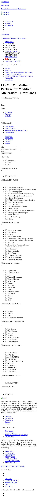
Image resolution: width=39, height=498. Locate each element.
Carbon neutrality (13, 251)
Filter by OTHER (9, 387)
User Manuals (12, 331)
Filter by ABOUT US (10, 169)
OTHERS (10, 363)
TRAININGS (12, 372)
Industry (10, 313)
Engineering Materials (14, 259)
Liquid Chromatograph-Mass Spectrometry (21, 189)
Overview (8, 136)
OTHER (10, 394)
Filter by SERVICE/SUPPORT (13, 321)
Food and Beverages (14, 236)
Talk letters (11, 294)
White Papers (11, 281)
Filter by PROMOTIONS (11, 375)
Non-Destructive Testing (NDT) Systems (20, 210)
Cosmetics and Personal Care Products (20, 241)
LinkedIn (8, 116)
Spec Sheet (11, 287)
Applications (9, 138)
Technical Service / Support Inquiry (16, 435)
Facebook (8, 114)
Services (10, 333)
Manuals (10, 296)
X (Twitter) (8, 112)
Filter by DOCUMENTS (11, 263)
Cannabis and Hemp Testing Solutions (20, 239)
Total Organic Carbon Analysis (17, 213)
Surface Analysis (13, 215)
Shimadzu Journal (13, 292)
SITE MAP (9, 486)
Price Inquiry (9, 431)
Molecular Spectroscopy (15, 202)
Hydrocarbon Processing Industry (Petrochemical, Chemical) (17, 246)
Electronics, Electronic (14, 255)
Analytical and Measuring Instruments (13, 9)
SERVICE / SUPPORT (15, 361)
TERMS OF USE (11, 482)
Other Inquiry (9, 437)
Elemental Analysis (13, 204)
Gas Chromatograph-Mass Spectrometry (20, 194)
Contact (10, 335)
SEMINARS (11, 369)
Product (10, 311)
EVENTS (10, 355)
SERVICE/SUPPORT (12, 461)
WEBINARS (11, 367)
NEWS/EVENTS (11, 57)
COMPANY (11, 365)
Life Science (11, 232)
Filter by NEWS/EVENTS (12, 345)
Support (7, 143)
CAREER (8, 484)
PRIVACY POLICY (12, 481)
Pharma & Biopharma (14, 230)
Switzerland (5, 5)
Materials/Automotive (14, 257)
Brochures (10, 285)
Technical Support (13, 337)
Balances (10, 219)
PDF (9, 315)
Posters (9, 275)
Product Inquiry (10, 433)
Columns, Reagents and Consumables (19, 196)
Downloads (9, 140)
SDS (9, 300)
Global (9, 165)
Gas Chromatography (14, 192)
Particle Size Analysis (14, 217)
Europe (9, 163)
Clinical (10, 234)
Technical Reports (13, 279)
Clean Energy (12, 253)
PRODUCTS (11, 353)
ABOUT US (11, 176)
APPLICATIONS (13, 357)
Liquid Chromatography (15, 187)
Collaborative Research (15, 318)
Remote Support (12, 341)
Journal (9, 289)
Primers (9, 283)
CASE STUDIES (11, 51)
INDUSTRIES (10, 455)
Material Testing (12, 208)
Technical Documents (14, 277)
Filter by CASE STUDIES (12, 304)
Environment (11, 249)
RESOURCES (10, 457)
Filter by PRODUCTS (10, 180)
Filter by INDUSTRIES (11, 223)
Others (9, 298)
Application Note (13, 273)
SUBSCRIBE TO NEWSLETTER (12, 466)
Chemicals (10, 243)
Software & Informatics (15, 198)
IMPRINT (8, 479)
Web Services (11, 329)
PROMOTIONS (13, 383)
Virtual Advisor (12, 339)
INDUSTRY (11, 359)
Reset (10, 153)
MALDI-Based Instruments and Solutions (21, 200)
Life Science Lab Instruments (17, 206)
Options (7, 141)
